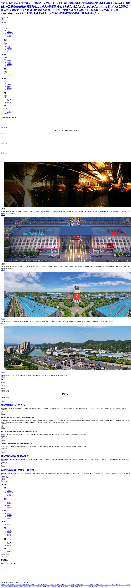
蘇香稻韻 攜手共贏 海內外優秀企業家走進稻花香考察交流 (19, 431)
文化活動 (9, 89)
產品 (5, 69)
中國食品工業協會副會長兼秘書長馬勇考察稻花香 (16, 443)
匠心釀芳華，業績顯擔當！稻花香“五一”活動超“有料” (18, 470)
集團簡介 (9, 32)
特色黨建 (9, 86)
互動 (5, 105)
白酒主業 (9, 60)
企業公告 (9, 49)
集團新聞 (9, 46)
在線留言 (9, 112)
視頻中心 (9, 51)
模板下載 (9, 102)
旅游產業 (9, 65)
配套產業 (9, 62)
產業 (5, 54)
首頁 (5, 22)
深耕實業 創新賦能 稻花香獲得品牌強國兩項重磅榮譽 (17, 417)
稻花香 (8, 75)
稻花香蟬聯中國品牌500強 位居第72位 (13, 405)
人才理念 (9, 99)
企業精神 (9, 84)
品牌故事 (9, 35)
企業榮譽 (9, 36)
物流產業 (9, 64)
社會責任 (9, 88)
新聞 (5, 40)
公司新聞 (9, 48)
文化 (5, 78)
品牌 (5, 25)
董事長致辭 (10, 33)
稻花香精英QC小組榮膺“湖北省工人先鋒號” (15, 456)
